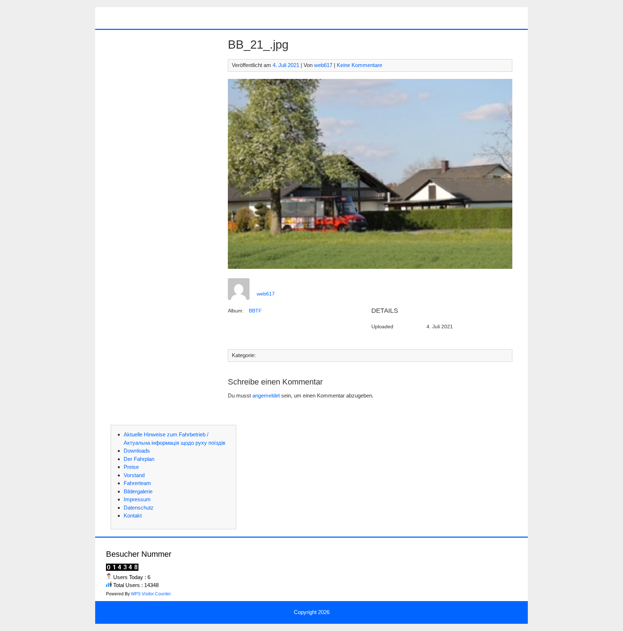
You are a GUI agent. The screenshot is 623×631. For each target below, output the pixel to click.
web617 (323, 65)
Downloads (137, 451)
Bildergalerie (138, 491)
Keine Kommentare (359, 65)
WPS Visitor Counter (151, 593)
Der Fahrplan (139, 459)
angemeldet (266, 395)
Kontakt (133, 515)
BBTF (255, 311)
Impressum (137, 499)
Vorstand (134, 475)
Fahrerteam (137, 483)
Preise (131, 467)
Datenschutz (139, 508)
